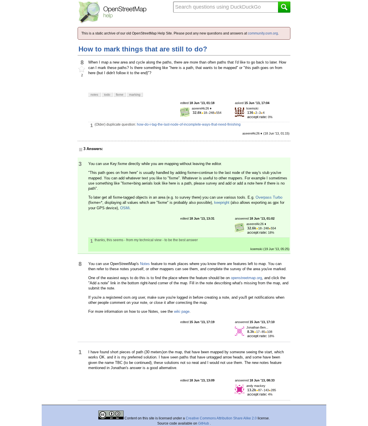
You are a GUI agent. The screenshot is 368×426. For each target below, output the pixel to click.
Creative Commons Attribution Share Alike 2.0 (221, 418)
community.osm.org (263, 33)
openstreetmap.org (246, 278)
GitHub (204, 423)
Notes (145, 264)
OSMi (125, 208)
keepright (221, 202)
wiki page (181, 311)
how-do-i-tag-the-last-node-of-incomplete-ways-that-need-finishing (189, 124)
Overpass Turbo (269, 197)
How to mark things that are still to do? (142, 49)
